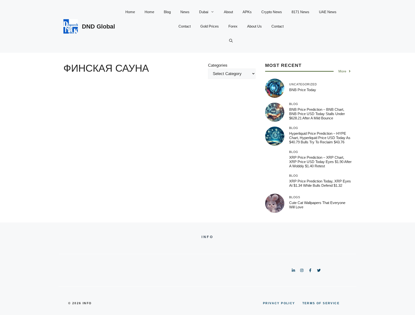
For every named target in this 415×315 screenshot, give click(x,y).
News (184, 12)
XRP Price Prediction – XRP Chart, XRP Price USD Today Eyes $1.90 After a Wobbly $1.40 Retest (320, 161)
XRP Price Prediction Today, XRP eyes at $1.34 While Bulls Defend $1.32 (320, 183)
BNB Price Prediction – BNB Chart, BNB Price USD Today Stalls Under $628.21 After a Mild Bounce (317, 113)
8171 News (300, 12)
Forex (233, 26)
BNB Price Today (302, 90)
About (228, 12)
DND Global (98, 26)
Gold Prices (209, 26)
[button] (231, 41)
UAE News (327, 12)
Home (130, 12)
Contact (184, 26)
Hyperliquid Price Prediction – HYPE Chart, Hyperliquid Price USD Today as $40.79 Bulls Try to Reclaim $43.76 (319, 137)
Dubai (203, 12)
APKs (247, 12)
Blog (167, 12)
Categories (217, 65)
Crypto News (271, 12)
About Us (254, 26)
